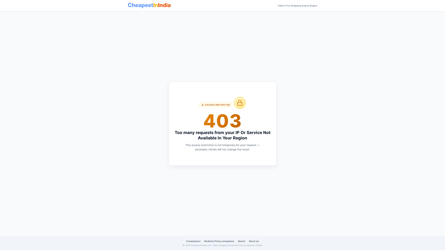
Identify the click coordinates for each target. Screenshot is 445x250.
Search (241, 241)
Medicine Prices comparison (219, 241)
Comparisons (193, 241)
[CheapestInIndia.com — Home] (149, 5)
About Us (254, 241)
